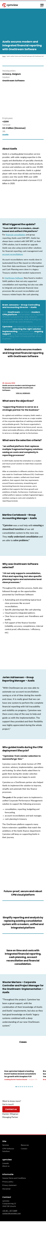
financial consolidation (15, 235)
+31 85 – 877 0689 (9, 1211)
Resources (25, 1145)
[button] (16, 1087)
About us (5, 1166)
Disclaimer (6, 1189)
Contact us (11, 1109)
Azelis (5, 134)
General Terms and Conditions (14, 1178)
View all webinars (23, 393)
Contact (24, 1149)
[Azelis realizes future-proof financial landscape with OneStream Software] (19, 375)
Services (5, 1145)
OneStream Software (14, 278)
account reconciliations (12, 254)
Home (4, 56)
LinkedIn (5, 1163)
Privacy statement (9, 1185)
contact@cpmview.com (11, 1213)
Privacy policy (7, 1182)
